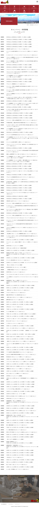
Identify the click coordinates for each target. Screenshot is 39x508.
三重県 (4, 482)
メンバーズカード (14, 480)
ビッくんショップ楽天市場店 (17, 487)
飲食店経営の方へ (35, 480)
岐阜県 (4, 480)
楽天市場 (13, 483)
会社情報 (25, 479)
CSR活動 (26, 483)
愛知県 (4, 479)
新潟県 (4, 486)
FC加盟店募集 (34, 479)
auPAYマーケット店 (15, 486)
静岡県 (4, 483)
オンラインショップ (14, 482)
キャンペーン (13, 479)
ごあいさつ (27, 480)
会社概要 (26, 482)
